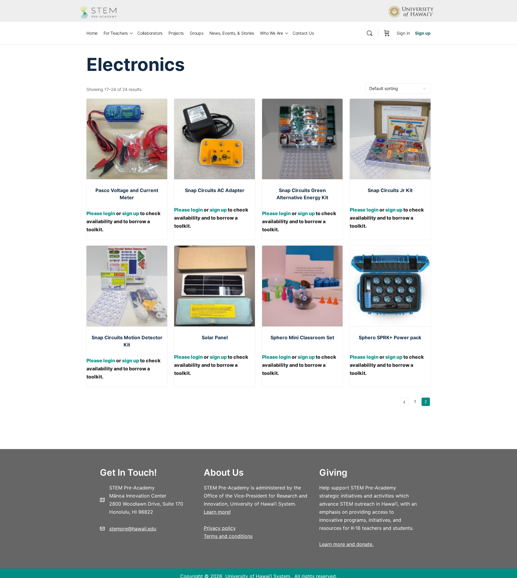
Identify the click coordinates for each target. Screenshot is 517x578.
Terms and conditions (228, 536)
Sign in (403, 33)
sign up (130, 213)
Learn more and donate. (346, 544)
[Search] (369, 33)
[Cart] (387, 33)
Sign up (423, 33)
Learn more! (217, 512)
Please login (100, 213)
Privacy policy (220, 528)
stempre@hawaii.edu (132, 529)
